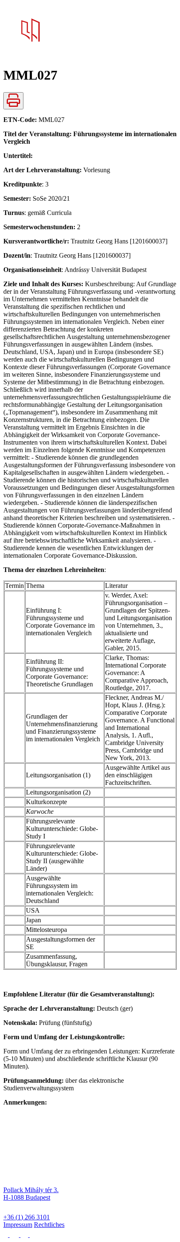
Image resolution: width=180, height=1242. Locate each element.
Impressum (17, 1224)
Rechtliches (49, 1224)
